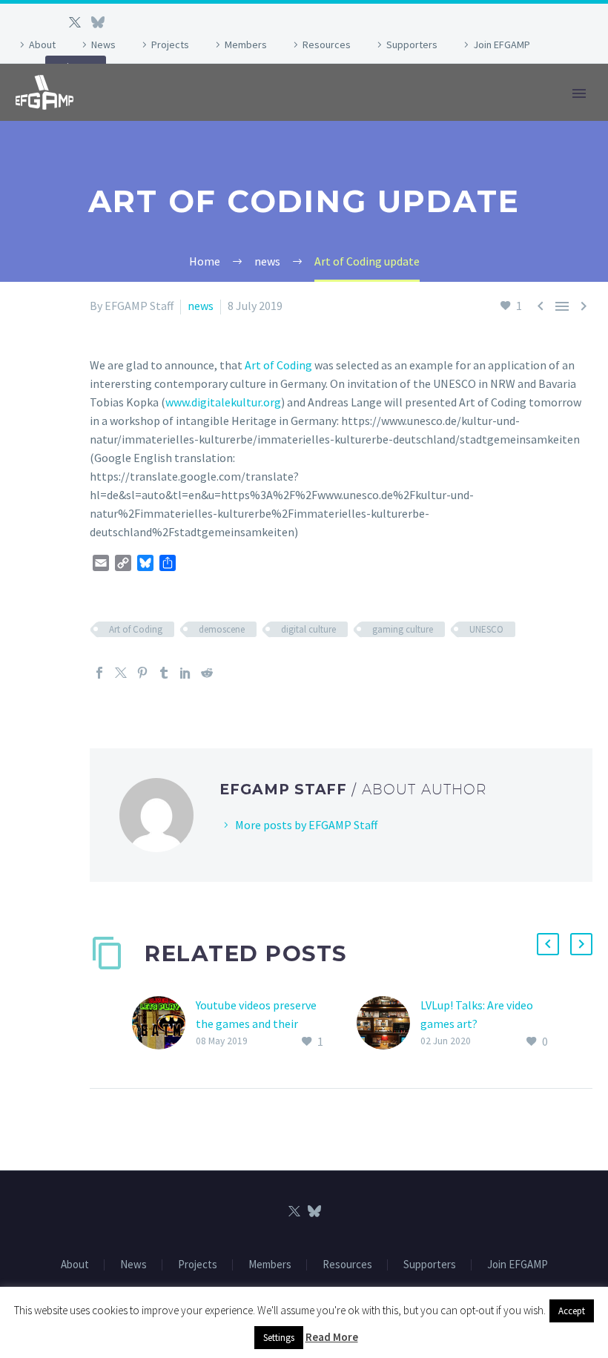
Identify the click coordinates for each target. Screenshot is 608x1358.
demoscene (222, 629)
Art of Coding (278, 364)
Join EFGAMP (501, 44)
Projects (170, 44)
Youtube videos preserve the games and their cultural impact (256, 1023)
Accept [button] (571, 1311)
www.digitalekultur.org (223, 402)
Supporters (411, 44)
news (201, 305)
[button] (548, 944)
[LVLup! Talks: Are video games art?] (388, 1024)
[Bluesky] (97, 22)
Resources (327, 44)
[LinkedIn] (185, 673)
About (42, 44)
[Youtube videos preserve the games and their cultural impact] (164, 1024)
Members (246, 44)
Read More (331, 1337)
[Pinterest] (142, 673)
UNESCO (486, 629)
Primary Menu (579, 93)
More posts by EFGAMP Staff (306, 824)
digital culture (308, 629)
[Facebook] (99, 673)
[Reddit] (207, 673)
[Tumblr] (164, 673)
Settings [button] (278, 1337)
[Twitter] (75, 22)
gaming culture (402, 629)
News (103, 44)
